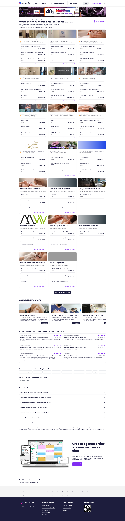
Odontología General (67, 372)
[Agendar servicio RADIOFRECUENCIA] (33, 84)
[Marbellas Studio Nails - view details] (62, 108)
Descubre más (77, 464)
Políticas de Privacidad (48, 508)
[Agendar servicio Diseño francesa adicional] (33, 171)
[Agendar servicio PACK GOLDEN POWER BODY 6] (92, 59)
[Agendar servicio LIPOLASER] (33, 96)
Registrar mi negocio (96, 3)
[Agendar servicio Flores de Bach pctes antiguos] (33, 269)
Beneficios (45, 515)
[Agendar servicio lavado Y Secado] (33, 134)
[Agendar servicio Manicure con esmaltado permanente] (92, 121)
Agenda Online (67, 508)
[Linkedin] (30, 506)
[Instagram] (23, 506)
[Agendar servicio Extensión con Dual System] (92, 127)
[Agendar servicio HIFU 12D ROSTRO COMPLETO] (62, 84)
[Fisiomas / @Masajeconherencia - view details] (92, 145)
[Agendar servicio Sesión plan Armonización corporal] (62, 202)
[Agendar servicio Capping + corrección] (92, 134)
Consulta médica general (26, 372)
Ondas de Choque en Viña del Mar (28, 482)
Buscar (85, 3)
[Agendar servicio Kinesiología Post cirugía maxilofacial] (62, 245)
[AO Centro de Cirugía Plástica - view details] (33, 34)
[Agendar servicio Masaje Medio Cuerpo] (92, 171)
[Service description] (40, 46)
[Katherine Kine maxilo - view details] (62, 219)
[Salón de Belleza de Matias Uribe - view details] (92, 219)
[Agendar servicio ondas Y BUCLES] (33, 121)
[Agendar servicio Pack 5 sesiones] (92, 164)
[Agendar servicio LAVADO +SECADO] (92, 84)
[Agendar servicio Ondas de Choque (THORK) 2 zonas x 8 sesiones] (33, 53)
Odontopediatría (103, 372)
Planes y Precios (67, 505)
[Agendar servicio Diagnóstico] (33, 195)
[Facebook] (26, 506)
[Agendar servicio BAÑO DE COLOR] (62, 127)
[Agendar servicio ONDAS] (62, 121)
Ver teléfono (44, 323)
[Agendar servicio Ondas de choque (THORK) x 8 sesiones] (33, 47)
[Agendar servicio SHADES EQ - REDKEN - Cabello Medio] (62, 269)
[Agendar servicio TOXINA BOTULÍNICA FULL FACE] (62, 96)
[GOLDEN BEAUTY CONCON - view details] (92, 34)
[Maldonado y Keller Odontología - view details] (33, 182)
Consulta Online (56, 372)
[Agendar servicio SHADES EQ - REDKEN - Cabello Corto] (62, 282)
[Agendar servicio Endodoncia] (33, 276)
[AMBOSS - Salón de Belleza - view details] (62, 256)
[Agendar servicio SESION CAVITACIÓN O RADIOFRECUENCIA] (33, 90)
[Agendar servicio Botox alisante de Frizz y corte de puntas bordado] (62, 165)
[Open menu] (104, 3)
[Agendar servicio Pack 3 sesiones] (92, 158)
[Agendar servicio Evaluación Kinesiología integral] (62, 239)
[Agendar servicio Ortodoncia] (33, 282)
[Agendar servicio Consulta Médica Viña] (92, 195)
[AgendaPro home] (25, 3)
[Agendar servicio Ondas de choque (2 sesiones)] (62, 53)
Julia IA (65, 510)
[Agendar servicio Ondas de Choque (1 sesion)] (62, 47)
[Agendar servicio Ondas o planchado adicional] (33, 158)
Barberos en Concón (24, 380)
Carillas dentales (38, 372)
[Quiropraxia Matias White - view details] (33, 219)
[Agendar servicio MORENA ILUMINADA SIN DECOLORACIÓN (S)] (92, 90)
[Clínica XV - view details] (62, 34)
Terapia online (47, 372)
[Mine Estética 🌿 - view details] (62, 71)
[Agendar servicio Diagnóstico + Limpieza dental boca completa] (33, 208)
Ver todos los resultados (62, 292)
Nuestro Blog (45, 505)
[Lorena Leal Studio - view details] (62, 145)
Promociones (46, 510)
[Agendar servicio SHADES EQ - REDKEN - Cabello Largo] (62, 276)
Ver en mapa (101, 21)
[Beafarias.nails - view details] (92, 108)
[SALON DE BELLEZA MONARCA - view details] (33, 145)
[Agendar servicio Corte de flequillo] (33, 164)
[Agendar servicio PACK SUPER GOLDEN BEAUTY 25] (92, 47)
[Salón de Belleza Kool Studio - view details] (33, 108)
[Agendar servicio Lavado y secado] (33, 127)
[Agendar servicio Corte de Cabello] (92, 232)
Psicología (88, 372)
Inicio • (20, 19)
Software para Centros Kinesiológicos (88, 458)
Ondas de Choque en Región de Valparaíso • (35, 19)
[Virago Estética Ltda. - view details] (33, 71)
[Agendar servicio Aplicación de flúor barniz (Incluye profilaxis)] (33, 202)
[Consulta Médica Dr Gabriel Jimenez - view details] (92, 182)
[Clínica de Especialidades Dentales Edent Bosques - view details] (33, 256)
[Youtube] (33, 506)
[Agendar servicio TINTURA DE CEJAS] (62, 134)
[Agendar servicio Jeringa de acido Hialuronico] (62, 59)
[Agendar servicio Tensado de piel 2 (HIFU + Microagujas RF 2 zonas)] (33, 59)
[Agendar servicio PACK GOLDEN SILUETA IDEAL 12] (92, 53)
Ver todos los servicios (39, 64)
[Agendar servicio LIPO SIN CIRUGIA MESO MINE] (62, 90)
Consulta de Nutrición (79, 372)
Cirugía (95, 372)
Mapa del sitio (46, 512)
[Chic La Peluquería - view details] (92, 71)
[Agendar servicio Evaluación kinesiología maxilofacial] (62, 232)
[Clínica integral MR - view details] (62, 182)
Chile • (23, 19)
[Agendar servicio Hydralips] (62, 195)
